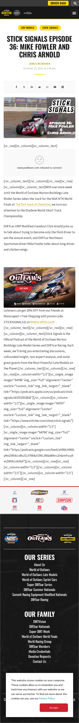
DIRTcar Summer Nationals (39, 589)
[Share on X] (24, 87)
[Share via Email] (55, 87)
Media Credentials (39, 651)
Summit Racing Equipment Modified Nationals (39, 594)
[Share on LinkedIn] (32, 87)
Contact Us (39, 661)
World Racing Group (39, 641)
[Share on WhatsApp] (47, 87)
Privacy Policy (46, 698)
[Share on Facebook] (16, 87)
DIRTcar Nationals (39, 626)
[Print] (63, 87)
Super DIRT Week (39, 631)
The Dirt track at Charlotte (32, 204)
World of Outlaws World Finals (40, 636)
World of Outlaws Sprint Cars (39, 579)
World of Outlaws (39, 569)
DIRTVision (39, 621)
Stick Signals (50, 27)
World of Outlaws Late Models (40, 574)
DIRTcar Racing (39, 599)
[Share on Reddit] (39, 87)
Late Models (27, 27)
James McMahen (40, 63)
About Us (39, 564)
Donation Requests (39, 656)
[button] (75, 3)
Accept (54, 707)
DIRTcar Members (39, 646)
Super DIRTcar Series (39, 584)
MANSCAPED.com (41, 322)
